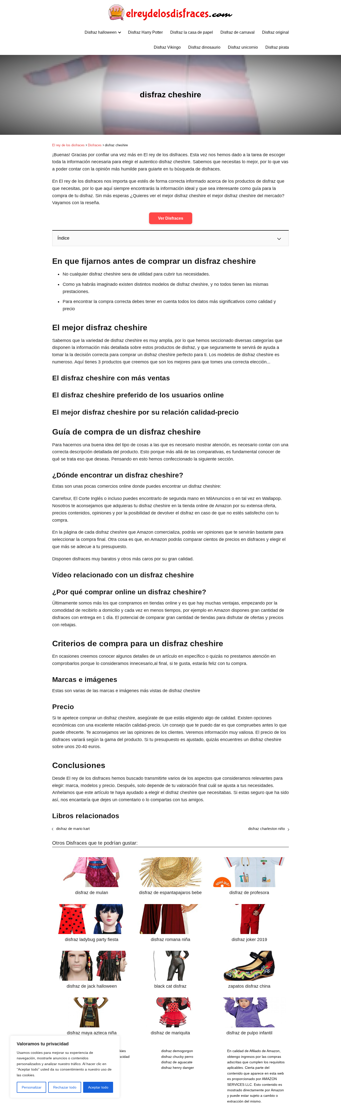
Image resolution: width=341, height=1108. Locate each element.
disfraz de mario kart (73, 828)
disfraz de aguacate (176, 1062)
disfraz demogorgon (177, 1051)
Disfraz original (275, 32)
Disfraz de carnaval (237, 32)
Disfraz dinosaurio (204, 47)
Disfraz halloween (101, 32)
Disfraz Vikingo (167, 47)
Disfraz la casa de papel (191, 32)
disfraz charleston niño (266, 828)
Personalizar (31, 1087)
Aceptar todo (98, 1087)
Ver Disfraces (170, 218)
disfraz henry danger (177, 1068)
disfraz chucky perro (177, 1057)
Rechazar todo (64, 1087)
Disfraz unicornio (243, 47)
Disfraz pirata (277, 47)
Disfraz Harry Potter (145, 32)
